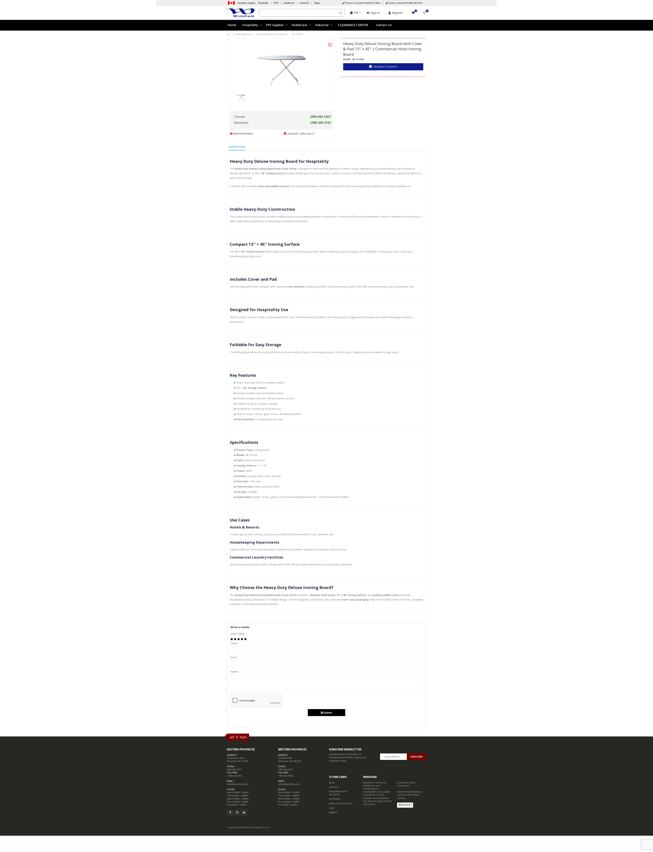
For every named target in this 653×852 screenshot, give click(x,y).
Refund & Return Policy (341, 803)
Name (233, 643)
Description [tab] (237, 146)
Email (233, 657)
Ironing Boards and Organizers (272, 34)
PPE (276, 3)
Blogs (317, 3)
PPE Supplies (275, 25)
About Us (333, 786)
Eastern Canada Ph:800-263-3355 (405, 2)
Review (234, 671)
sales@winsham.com (238, 784)
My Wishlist (335, 798)
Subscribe (416, 756)
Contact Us (384, 25)
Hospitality (250, 25)
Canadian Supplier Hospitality (252, 3)
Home (232, 25)
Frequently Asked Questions (338, 793)
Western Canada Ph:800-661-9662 (362, 2)
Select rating (237, 633)
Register (333, 812)
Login (331, 807)
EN (355, 13)
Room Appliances (243, 34)
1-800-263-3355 (234, 775)
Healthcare (289, 3)
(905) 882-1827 (234, 769)
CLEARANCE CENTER (353, 25)
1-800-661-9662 (285, 775)
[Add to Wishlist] (330, 45)
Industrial (304, 3)
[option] (281, 66)
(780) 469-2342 (285, 769)
